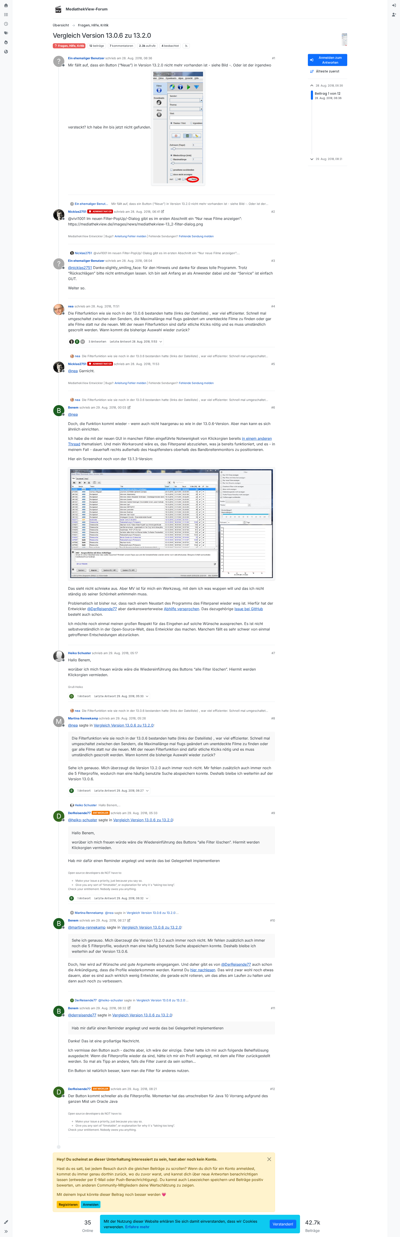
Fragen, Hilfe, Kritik (70, 45)
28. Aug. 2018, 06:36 (137, 58)
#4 (273, 306)
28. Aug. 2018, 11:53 (145, 364)
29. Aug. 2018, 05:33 (142, 813)
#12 (272, 1089)
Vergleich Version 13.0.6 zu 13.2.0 (123, 725)
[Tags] (6, 33)
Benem (73, 407)
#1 (273, 58)
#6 (273, 407)
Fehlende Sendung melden (196, 236)
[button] (6, 1222)
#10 (272, 920)
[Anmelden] (394, 5)
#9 (273, 813)
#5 (273, 364)
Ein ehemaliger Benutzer (86, 58)
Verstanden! (283, 1224)
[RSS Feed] (186, 45)
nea (71, 306)
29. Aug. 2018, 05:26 (131, 718)
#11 (273, 1008)
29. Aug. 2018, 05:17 (123, 653)
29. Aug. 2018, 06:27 (111, 920)
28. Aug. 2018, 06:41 (145, 211)
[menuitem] (394, 5)
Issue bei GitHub (248, 608)
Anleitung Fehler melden (130, 236)
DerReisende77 (79, 813)
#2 (273, 211)
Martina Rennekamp (83, 718)
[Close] (269, 1159)
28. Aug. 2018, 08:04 (137, 260)
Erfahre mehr (137, 1227)
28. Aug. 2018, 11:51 (105, 306)
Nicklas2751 (77, 211)
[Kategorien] (6, 15)
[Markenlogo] (58, 9)
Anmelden (90, 1204)
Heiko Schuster (79, 653)
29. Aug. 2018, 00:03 (111, 407)
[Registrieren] (394, 15)
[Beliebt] (6, 42)
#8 (273, 718)
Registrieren (68, 1204)
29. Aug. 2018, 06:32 (111, 1008)
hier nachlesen (202, 970)
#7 (273, 653)
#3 (273, 260)
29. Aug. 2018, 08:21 (142, 1089)
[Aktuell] (6, 24)
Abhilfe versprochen (181, 608)
